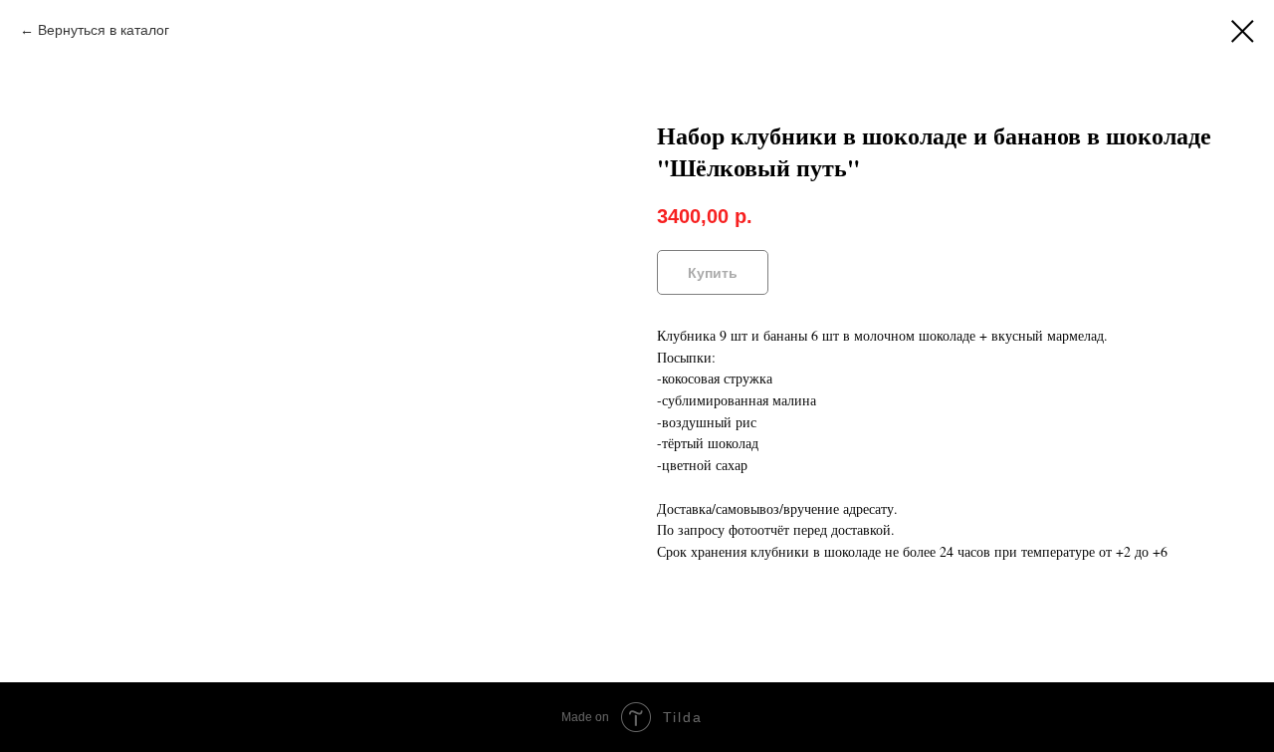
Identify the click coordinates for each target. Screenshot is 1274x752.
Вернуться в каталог (103, 30)
